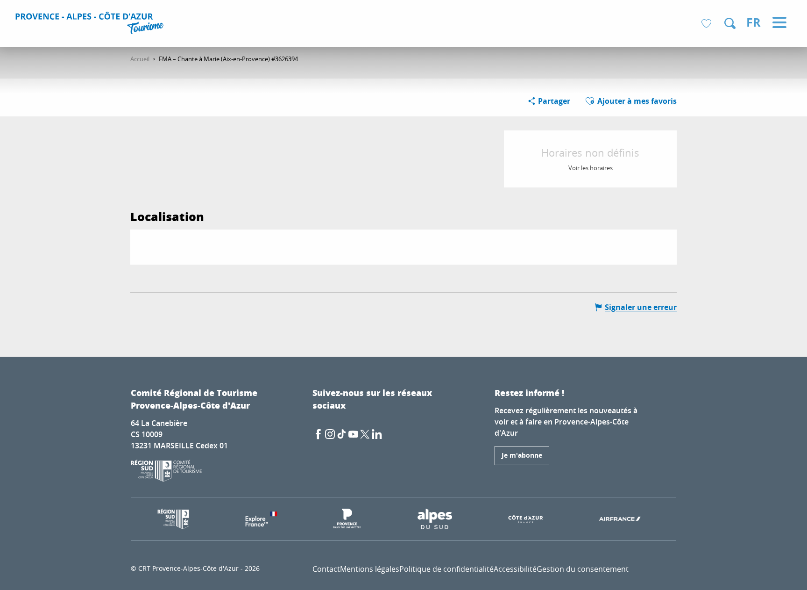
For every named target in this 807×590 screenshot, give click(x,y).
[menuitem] (91, 24)
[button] (730, 23)
